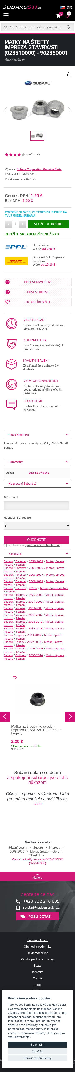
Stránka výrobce (39, 472)
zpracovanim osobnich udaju (42, 545)
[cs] (62, 7)
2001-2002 (35, 601)
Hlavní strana (18, 847)
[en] (69, 7)
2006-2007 (36, 574)
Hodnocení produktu (17, 518)
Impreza (20, 595)
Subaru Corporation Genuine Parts (39, 169)
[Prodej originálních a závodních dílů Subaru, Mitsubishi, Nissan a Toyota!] (22, 7)
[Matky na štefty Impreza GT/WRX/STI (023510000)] (37, 110)
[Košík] (58, 16)
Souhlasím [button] (37, 1044)
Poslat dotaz (38, 292)
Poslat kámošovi (37, 282)
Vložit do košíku (48, 224)
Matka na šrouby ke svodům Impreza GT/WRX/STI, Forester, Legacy (36, 729)
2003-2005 (36, 568)
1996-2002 (36, 561)
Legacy (19, 635)
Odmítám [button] (37, 1051)
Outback (20, 648)
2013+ (33, 588)
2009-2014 (34, 642)
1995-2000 (35, 595)
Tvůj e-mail (11, 497)
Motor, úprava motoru (54, 588)
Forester (20, 561)
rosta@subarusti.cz (41, 907)
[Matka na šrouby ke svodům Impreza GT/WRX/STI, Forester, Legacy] (38, 699)
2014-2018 (35, 628)
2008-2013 (36, 581)
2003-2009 (34, 635)
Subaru (8, 561)
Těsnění (20, 564)
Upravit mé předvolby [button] (37, 1058)
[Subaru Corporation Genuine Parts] (37, 87)
